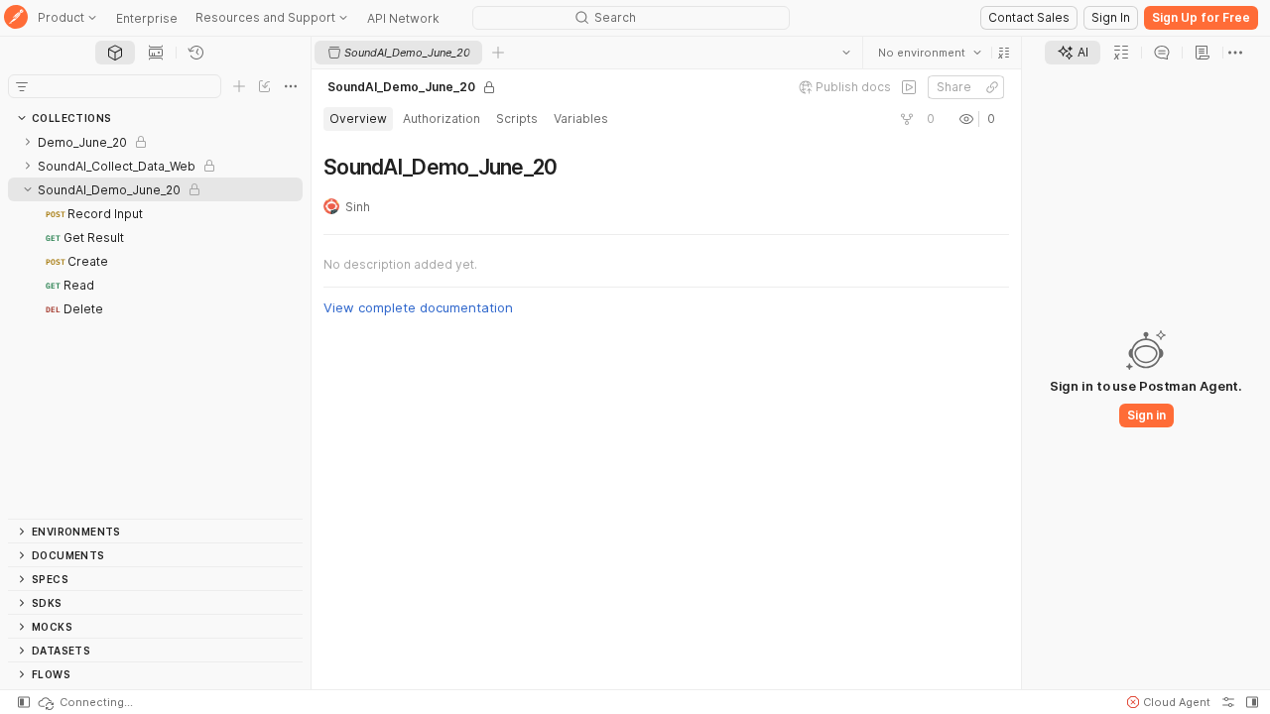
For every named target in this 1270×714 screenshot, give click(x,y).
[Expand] (28, 142)
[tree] (155, 324)
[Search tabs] (846, 52)
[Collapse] (28, 189)
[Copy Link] (992, 87)
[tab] (115, 52)
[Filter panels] (22, 86)
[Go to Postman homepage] (16, 18)
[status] (84, 702)
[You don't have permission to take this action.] (498, 52)
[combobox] (929, 52)
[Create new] (239, 86)
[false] (909, 87)
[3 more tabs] (1235, 52)
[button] (1004, 52)
